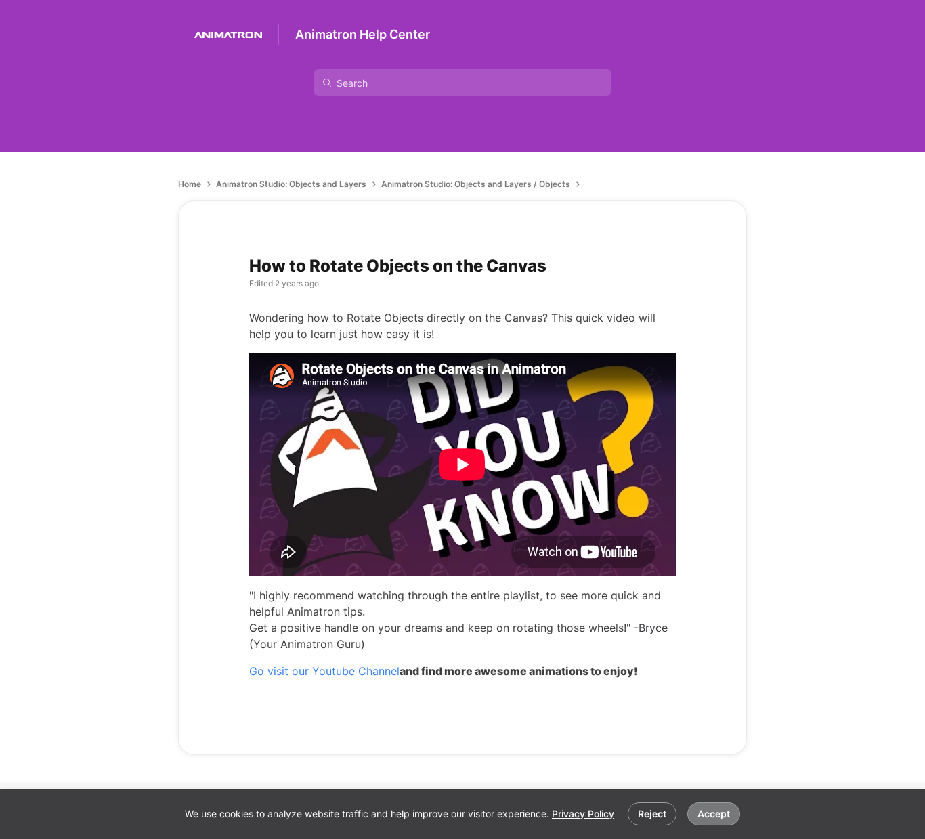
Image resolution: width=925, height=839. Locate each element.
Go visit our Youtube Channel (324, 671)
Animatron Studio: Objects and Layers (291, 184)
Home (189, 184)
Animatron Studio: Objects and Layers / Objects (475, 184)
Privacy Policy (583, 813)
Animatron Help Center (362, 34)
